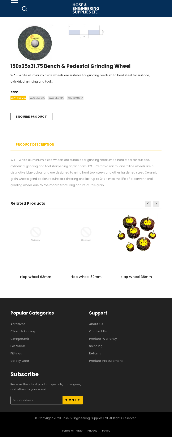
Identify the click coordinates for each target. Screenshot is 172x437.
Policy (106, 431)
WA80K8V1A (56, 98)
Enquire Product (31, 117)
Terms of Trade (72, 431)
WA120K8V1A (75, 98)
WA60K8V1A (37, 98)
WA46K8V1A (18, 98)
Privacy (92, 431)
